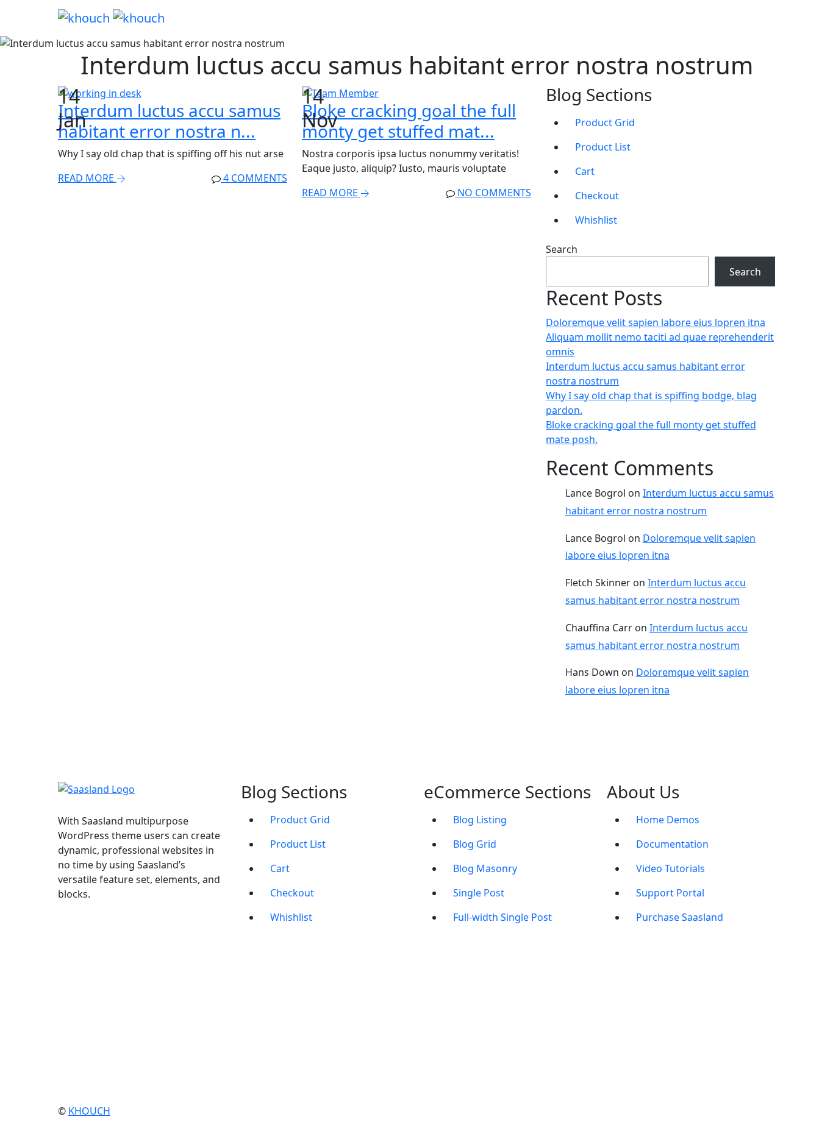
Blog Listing (480, 819)
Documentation (672, 844)
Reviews (642, 17)
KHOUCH (89, 1111)
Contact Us (720, 17)
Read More (87, 178)
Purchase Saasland (679, 917)
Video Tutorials (670, 868)
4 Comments (254, 178)
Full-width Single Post (502, 917)
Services (571, 17)
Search (561, 249)
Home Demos (667, 819)
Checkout (597, 195)
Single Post (478, 892)
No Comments (493, 192)
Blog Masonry (485, 868)
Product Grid (605, 122)
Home (427, 17)
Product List (603, 147)
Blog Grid (474, 844)
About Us (496, 17)
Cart (585, 171)
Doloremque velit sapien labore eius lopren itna (655, 322)
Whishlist (596, 220)
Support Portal (670, 892)
